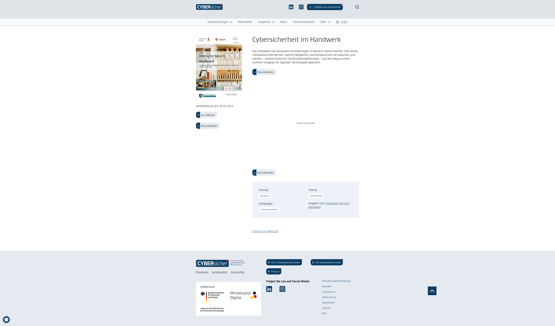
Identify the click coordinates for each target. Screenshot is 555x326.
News (283, 21)
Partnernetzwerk (303, 21)
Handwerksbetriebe (269, 209)
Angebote (264, 21)
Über (323, 21)
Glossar (326, 308)
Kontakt (326, 286)
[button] (6, 319)
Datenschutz (329, 297)
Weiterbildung (316, 196)
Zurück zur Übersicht (265, 231)
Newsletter (328, 302)
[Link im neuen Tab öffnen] (269, 289)
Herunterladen (209, 125)
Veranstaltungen (217, 21)
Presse (275, 271)
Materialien (245, 21)
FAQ (324, 313)
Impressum (328, 291)
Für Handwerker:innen (328, 262)
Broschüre (264, 196)
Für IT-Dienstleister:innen (285, 262)
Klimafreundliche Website (336, 281)
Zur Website (208, 115)
